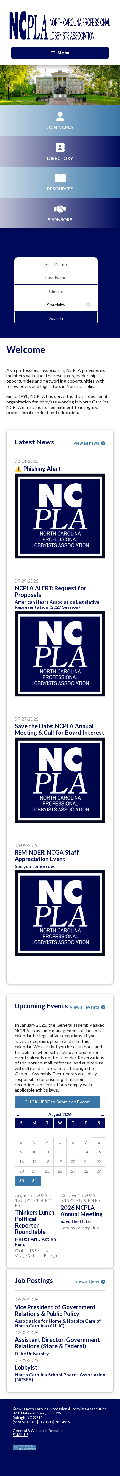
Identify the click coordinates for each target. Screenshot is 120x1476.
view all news (87, 443)
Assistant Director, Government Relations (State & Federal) (57, 1343)
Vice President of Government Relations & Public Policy (55, 1310)
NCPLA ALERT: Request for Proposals (50, 591)
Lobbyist (26, 1367)
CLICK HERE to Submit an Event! (57, 1101)
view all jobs (87, 1281)
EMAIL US (20, 1434)
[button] (9, 85)
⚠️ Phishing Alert (37, 468)
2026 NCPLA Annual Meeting (81, 1211)
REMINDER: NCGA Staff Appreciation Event (47, 855)
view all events (85, 1007)
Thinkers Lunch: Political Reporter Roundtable (35, 1222)
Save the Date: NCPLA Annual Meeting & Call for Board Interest (59, 729)
